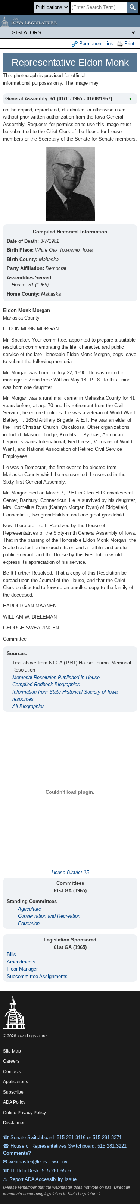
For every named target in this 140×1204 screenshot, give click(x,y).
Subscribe (13, 1092)
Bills (11, 954)
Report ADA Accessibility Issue (43, 1179)
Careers (11, 1061)
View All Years (119, 82)
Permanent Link (95, 43)
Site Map (12, 1051)
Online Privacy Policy (24, 1112)
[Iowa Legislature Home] (70, 21)
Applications (15, 1081)
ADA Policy (14, 1102)
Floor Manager (22, 969)
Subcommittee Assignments (37, 976)
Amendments (21, 962)
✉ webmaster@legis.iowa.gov (35, 1161)
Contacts (12, 1071)
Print (128, 43)
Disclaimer (14, 1122)
